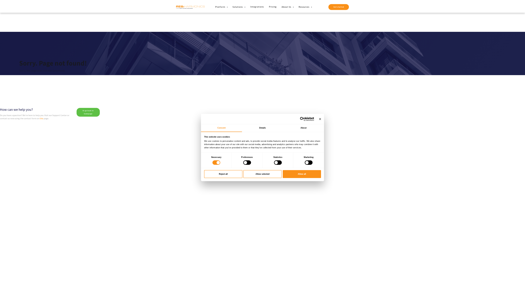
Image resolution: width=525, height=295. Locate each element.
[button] (221, 7)
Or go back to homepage (88, 112)
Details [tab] (262, 128)
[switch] (247, 162)
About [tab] (304, 128)
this (41, 118)
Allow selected (262, 174)
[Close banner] (320, 119)
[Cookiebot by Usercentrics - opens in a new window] (302, 119)
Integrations (257, 7)
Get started (338, 7)
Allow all (302, 174)
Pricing (273, 7)
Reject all (223, 174)
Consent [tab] (221, 128)
